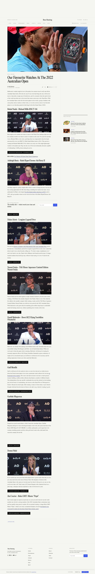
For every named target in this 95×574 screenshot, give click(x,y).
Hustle (14, 23)
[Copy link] (43, 87)
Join (86, 555)
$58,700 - (14, 445)
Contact (50, 558)
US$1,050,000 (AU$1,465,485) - (20, 152)
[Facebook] (10, 555)
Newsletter (76, 23)
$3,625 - (14, 262)
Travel (28, 23)
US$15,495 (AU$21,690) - (19, 513)
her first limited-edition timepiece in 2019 (35, 192)
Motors (39, 23)
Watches (12, 74)
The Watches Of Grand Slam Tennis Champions (26, 156)
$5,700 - (14, 312)
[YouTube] (13, 555)
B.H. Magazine (84, 23)
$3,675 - (13, 214)
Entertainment (21, 23)
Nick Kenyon (11, 86)
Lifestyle (34, 23)
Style (44, 23)
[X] (11, 555)
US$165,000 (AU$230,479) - (18, 362)
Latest (10, 23)
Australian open (11, 521)
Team (50, 555)
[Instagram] (8, 555)
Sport (48, 23)
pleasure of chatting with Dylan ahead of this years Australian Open (29, 246)
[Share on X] (45, 87)
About (50, 551)
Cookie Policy (33, 572)
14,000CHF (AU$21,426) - (18, 491)
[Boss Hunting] (47, 20)
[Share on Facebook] (48, 87)
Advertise (51, 553)
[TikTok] (15, 555)
